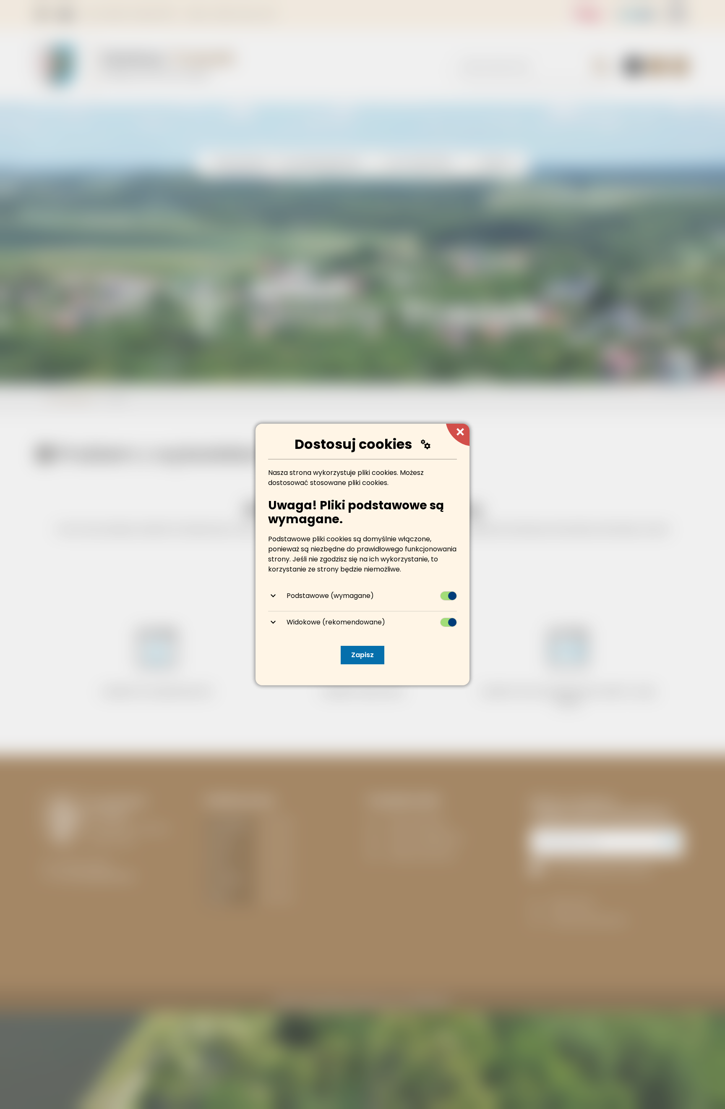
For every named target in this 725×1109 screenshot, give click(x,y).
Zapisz (362, 655)
